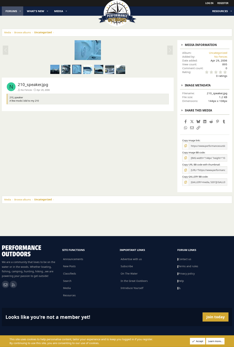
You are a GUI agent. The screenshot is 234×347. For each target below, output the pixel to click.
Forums (11, 11)
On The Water (129, 273)
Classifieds (69, 273)
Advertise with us (131, 259)
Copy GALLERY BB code (194, 176)
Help (181, 281)
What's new (35, 11)
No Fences (26, 90)
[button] (20, 11)
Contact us (184, 259)
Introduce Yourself (132, 288)
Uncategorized (218, 53)
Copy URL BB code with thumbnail (201, 164)
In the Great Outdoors (134, 281)
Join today (215, 316)
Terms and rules (188, 266)
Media (58, 11)
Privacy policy (186, 273)
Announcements (73, 259)
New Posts (69, 266)
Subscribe (127, 266)
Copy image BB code (193, 152)
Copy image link (191, 140)
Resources (220, 11)
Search (67, 281)
